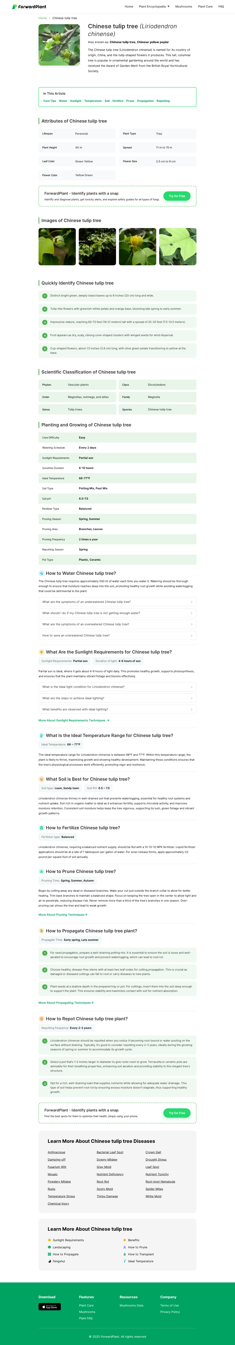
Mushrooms (183, 6)
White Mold (153, 1196)
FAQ (221, 6)
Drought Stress (156, 1159)
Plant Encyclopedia (154, 6)
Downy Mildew (107, 1159)
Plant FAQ (86, 1318)
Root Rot (103, 1181)
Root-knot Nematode (160, 1181)
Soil (107, 101)
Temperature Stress (61, 1196)
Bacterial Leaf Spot (110, 1152)
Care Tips (49, 101)
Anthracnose (56, 1152)
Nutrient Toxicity (157, 1174)
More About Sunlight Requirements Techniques (74, 720)
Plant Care (205, 6)
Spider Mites (154, 1189)
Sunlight (75, 101)
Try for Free (177, 196)
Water (63, 101)
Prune (130, 101)
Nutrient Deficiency (110, 1174)
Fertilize (118, 101)
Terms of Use (169, 1305)
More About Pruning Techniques (63, 914)
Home (129, 6)
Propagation (145, 101)
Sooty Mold (105, 1189)
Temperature (93, 101)
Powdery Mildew (59, 1181)
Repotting (163, 101)
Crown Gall (153, 1152)
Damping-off (57, 1159)
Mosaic (53, 1174)
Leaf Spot (152, 1167)
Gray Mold (104, 1167)
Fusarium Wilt (57, 1167)
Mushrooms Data (131, 1305)
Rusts (51, 1189)
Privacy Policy (170, 1312)
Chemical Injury (58, 1203)
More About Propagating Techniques (66, 1002)
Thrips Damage (107, 1196)
